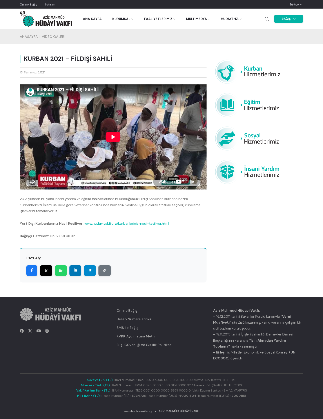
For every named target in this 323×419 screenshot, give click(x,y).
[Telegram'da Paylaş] (90, 271)
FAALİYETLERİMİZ (158, 19)
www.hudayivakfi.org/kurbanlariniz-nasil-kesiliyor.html (126, 223)
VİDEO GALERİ (53, 36)
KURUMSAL (121, 19)
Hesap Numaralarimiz (133, 319)
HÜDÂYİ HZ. (230, 19)
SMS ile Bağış (127, 327)
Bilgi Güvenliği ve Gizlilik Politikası (144, 344)
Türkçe (294, 4)
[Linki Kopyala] (104, 271)
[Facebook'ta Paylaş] (31, 271)
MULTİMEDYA (196, 19)
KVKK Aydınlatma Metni (136, 336)
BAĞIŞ (286, 19)
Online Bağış (28, 4)
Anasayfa (29, 36)
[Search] (267, 19)
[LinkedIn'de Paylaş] (75, 271)
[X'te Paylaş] (46, 271)
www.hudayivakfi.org (138, 411)
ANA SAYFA (92, 19)
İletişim (50, 4)
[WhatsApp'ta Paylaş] (61, 271)
